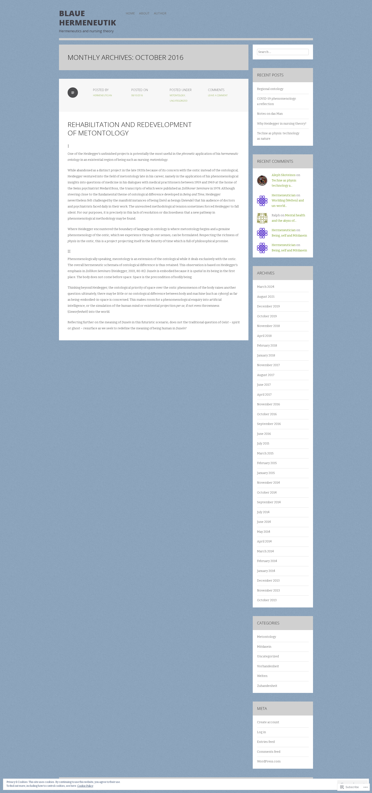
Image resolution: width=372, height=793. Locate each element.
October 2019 (267, 316)
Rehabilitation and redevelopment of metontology (130, 128)
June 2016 (264, 434)
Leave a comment (218, 95)
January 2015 (266, 473)
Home (130, 13)
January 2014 (266, 571)
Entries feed (266, 742)
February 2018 (267, 345)
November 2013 (268, 590)
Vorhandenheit (268, 666)
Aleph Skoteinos (284, 175)
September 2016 (269, 424)
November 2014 (268, 483)
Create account (268, 722)
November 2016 (268, 404)
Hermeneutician (102, 95)
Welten (262, 676)
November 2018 (268, 326)
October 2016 (267, 414)
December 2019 (268, 306)
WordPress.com (269, 761)
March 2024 (265, 287)
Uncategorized (178, 100)
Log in (261, 732)
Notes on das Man (270, 114)
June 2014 (264, 522)
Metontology (177, 95)
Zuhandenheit (267, 686)
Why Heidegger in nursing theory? (281, 123)
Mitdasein (264, 647)
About (144, 13)
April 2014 (264, 541)
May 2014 (263, 532)
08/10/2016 (137, 95)
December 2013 (268, 580)
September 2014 (269, 502)
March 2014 (265, 551)
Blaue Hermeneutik (87, 18)
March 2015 (265, 453)
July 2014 (263, 512)
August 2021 (265, 297)
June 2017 (264, 385)
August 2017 (265, 375)
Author (160, 13)
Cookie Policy (85, 785)
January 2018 (266, 355)
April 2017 (264, 394)
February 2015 (267, 463)
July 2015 (263, 443)
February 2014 (267, 561)
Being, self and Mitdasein (289, 235)
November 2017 (268, 365)
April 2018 (264, 336)
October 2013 (267, 600)
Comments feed (268, 752)
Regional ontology (270, 89)
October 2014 (267, 492)
